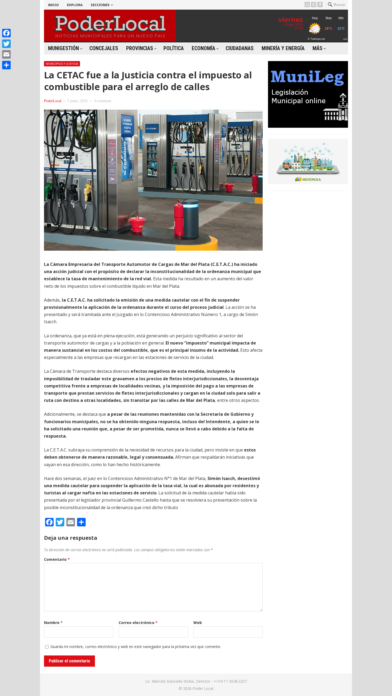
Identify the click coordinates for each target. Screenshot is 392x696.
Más (317, 48)
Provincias (139, 48)
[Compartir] (6, 65)
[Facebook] (6, 33)
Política (173, 48)
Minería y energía (283, 48)
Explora (75, 4)
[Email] (6, 54)
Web (197, 622)
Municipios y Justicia (62, 64)
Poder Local (203, 688)
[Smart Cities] (308, 182)
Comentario (57, 559)
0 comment (102, 100)
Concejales (103, 48)
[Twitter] (6, 43)
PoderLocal (52, 100)
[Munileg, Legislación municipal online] (308, 126)
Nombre (53, 622)
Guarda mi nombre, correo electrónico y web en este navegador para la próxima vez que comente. (135, 646)
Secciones (100, 4)
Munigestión (63, 48)
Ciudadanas (240, 48)
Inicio (53, 4)
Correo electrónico (138, 622)
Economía (203, 48)
